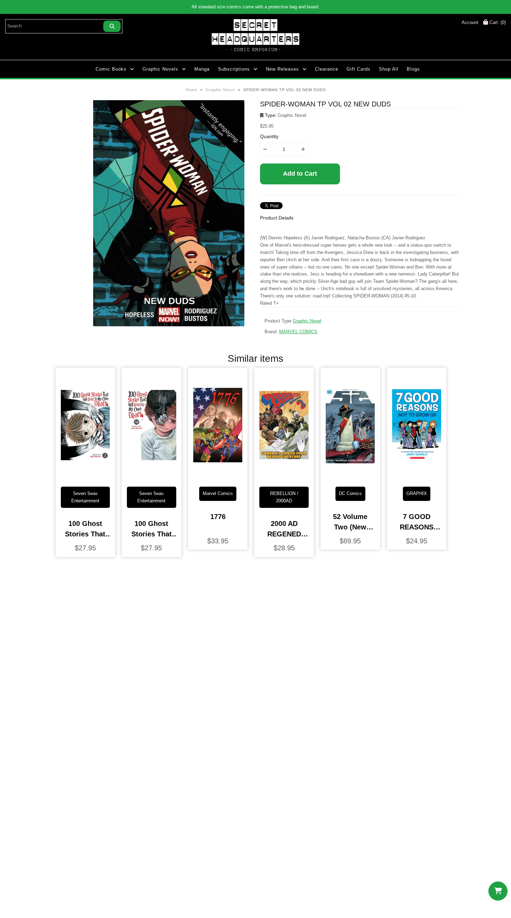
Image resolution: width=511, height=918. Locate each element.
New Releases (282, 69)
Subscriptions (234, 69)
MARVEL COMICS (298, 331)
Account (470, 22)
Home (191, 90)
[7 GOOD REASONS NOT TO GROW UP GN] (416, 475)
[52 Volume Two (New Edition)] (350, 475)
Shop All (388, 69)
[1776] (217, 475)
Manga (202, 69)
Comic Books (111, 69)
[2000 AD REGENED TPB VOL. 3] (283, 475)
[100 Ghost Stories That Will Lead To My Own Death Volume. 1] (85, 475)
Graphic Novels (160, 69)
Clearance (326, 69)
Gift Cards (359, 69)
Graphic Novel (220, 90)
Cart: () (497, 22)
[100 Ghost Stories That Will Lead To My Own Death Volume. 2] (151, 475)
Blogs (413, 69)
